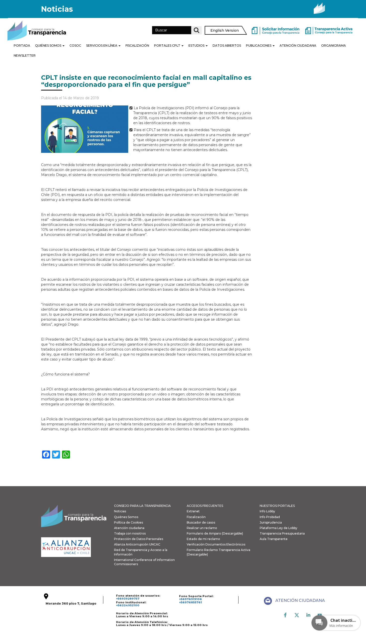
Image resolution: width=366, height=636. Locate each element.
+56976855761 (190, 602)
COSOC (75, 45)
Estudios (196, 45)
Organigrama (333, 45)
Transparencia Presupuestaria (282, 533)
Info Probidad (270, 517)
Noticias (120, 511)
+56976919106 (190, 599)
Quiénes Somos (48, 45)
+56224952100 (127, 605)
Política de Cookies (128, 522)
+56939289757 (127, 598)
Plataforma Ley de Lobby (278, 528)
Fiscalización (137, 45)
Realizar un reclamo (202, 528)
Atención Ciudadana (298, 45)
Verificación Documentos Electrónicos (216, 544)
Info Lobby (267, 511)
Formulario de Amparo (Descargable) (215, 533)
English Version (224, 30)
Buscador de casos (201, 522)
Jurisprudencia (271, 522)
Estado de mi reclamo (203, 539)
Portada (22, 45)
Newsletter (25, 55)
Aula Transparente (274, 539)
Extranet (193, 511)
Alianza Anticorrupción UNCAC (137, 544)
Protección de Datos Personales (138, 539)
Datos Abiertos (227, 45)
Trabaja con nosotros (130, 533)
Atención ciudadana (129, 528)
